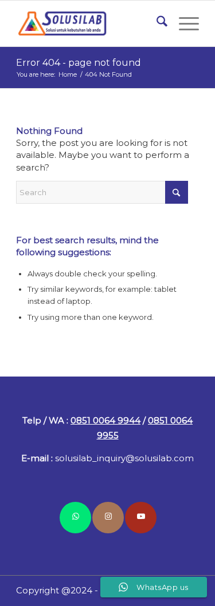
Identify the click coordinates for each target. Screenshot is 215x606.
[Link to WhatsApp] (75, 517)
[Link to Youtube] (141, 517)
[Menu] (183, 23)
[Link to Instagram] (108, 517)
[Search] (156, 23)
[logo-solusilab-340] (89, 23)
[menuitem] (156, 23)
